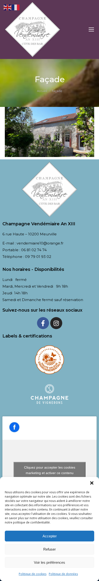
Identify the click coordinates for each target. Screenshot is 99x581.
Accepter (50, 536)
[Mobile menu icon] (91, 29)
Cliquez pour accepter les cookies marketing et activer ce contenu (49, 470)
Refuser (49, 549)
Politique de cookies (32, 574)
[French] (16, 7)
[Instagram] (56, 323)
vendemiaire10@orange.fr (40, 243)
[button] (91, 483)
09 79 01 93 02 (38, 256)
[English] (8, 7)
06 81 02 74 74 (34, 250)
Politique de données (63, 574)
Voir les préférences (49, 562)
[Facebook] (43, 323)
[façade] (49, 132)
